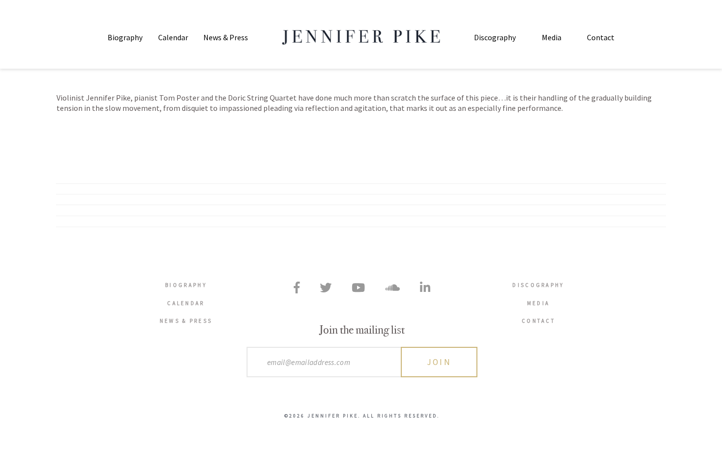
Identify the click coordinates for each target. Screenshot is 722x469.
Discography (495, 37)
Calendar (173, 37)
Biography (125, 37)
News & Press (225, 37)
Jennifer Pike (361, 37)
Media (551, 37)
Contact (600, 37)
